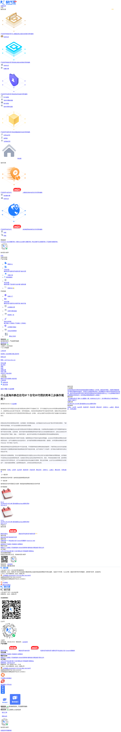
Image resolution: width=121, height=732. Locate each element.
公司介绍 (3, 551)
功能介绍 (10, 275)
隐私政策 (35, 547)
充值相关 (14, 544)
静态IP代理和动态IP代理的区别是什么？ (96, 393)
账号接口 (6, 323)
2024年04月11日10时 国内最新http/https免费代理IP (81, 403)
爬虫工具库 (12, 336)
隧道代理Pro (4, 533)
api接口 (51, 470)
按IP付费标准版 (8, 100)
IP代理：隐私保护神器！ (102, 390)
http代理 (19, 470)
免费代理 (54, 650)
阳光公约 (41, 547)
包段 (5, 232)
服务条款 (30, 547)
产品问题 (12, 284)
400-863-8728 (4, 342)
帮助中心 (10, 264)
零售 (5, 235)
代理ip (9, 470)
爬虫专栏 (38, 470)
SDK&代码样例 (12, 330)
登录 (2, 368)
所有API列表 (7, 321)
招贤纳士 (31, 551)
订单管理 (3, 380)
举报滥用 (25, 551)
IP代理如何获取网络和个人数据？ (90, 395)
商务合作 (20, 551)
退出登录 (9, 373)
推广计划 (14, 551)
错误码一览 (11, 314)
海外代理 (23, 271)
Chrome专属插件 (21, 540)
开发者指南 (14, 547)
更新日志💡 (11, 288)
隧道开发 (6, 303)
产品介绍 (6, 269)
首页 (2, 389)
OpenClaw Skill (31, 540)
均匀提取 (6, 97)
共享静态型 (7, 141)
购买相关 (3, 544)
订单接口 (12, 323)
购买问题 (6, 284)
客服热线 (9, 730)
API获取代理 (11, 307)
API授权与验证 (11, 327)
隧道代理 (6, 271)
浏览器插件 (9, 277)
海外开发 (23, 303)
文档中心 (45, 470)
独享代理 (17, 271)
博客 (5, 389)
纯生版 (19, 158)
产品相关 (9, 544)
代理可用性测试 (12, 311)
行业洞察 (11, 389)
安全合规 (9, 551)
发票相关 (20, 544)
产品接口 (17, 323)
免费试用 (3, 540)
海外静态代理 (13, 537)
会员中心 (3, 373)
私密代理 (12, 271)
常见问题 (6, 282)
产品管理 (3, 34)
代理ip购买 (73, 409)
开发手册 (6, 301)
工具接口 (23, 323)
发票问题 (23, 284)
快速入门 (10, 296)
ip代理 (14, 470)
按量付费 (6, 68)
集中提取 (6, 103)
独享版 (6, 138)
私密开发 (12, 303)
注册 (5, 371)
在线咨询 (3, 730)
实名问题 (17, 284)
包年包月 (6, 37)
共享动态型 (7, 135)
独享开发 (17, 303)
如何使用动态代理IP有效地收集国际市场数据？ (81, 390)
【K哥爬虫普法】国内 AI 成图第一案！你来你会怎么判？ (84, 398)
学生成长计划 (12, 540)
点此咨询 (10, 564)
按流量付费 (7, 195)
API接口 (8, 547)
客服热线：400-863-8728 (8, 662)
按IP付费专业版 (8, 106)
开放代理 (32, 470)
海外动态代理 (5, 537)
